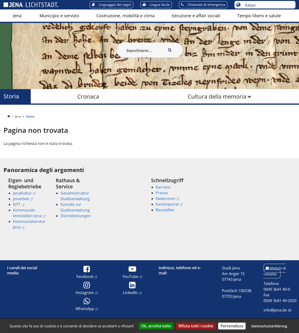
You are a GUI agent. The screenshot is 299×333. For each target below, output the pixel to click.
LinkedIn (130, 292)
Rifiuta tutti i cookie (195, 326)
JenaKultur (22, 193)
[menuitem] (17, 15)
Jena (17, 15)
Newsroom (165, 198)
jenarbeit (21, 198)
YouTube (130, 276)
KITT (17, 204)
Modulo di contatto (275, 271)
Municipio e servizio (59, 15)
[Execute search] (170, 50)
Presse (162, 192)
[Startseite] (9, 116)
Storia (11, 96)
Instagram (85, 292)
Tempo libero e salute (259, 15)
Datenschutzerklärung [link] (269, 326)
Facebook (84, 276)
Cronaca (88, 96)
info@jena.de (275, 310)
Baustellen (165, 209)
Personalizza (232, 326)
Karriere (163, 187)
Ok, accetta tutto (156, 326)
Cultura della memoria (217, 96)
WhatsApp (85, 308)
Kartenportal (167, 204)
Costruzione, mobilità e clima (125, 15)
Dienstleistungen (76, 215)
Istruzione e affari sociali (196, 15)
